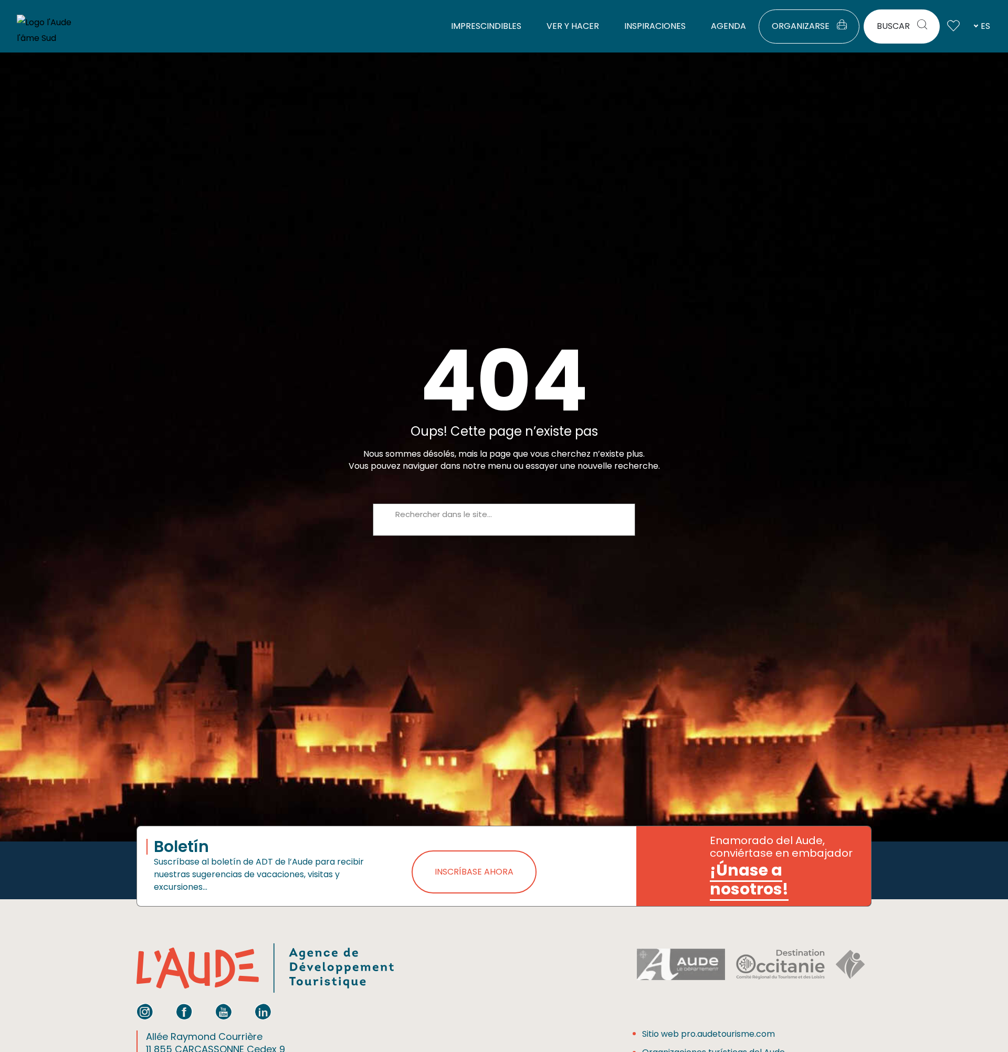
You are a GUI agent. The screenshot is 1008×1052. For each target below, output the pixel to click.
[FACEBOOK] (184, 1011)
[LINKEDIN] (263, 1011)
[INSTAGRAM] (144, 1011)
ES (985, 26)
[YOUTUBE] (223, 1011)
